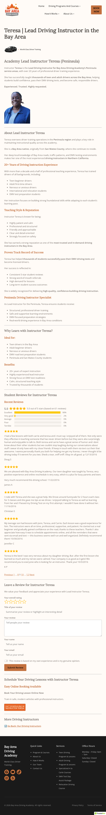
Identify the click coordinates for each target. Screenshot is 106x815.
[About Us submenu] (73, 13)
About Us (37, 756)
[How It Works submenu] (58, 13)
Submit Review (15, 667)
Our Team (37, 764)
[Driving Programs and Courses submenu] (80, 6)
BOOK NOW (96, 10)
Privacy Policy (78, 805)
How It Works (38, 760)
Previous (8, 574)
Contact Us (37, 768)
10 (22, 574)
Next (31, 574)
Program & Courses (41, 752)
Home (41, 6)
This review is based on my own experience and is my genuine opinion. (44, 660)
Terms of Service (94, 805)
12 (27, 574)
